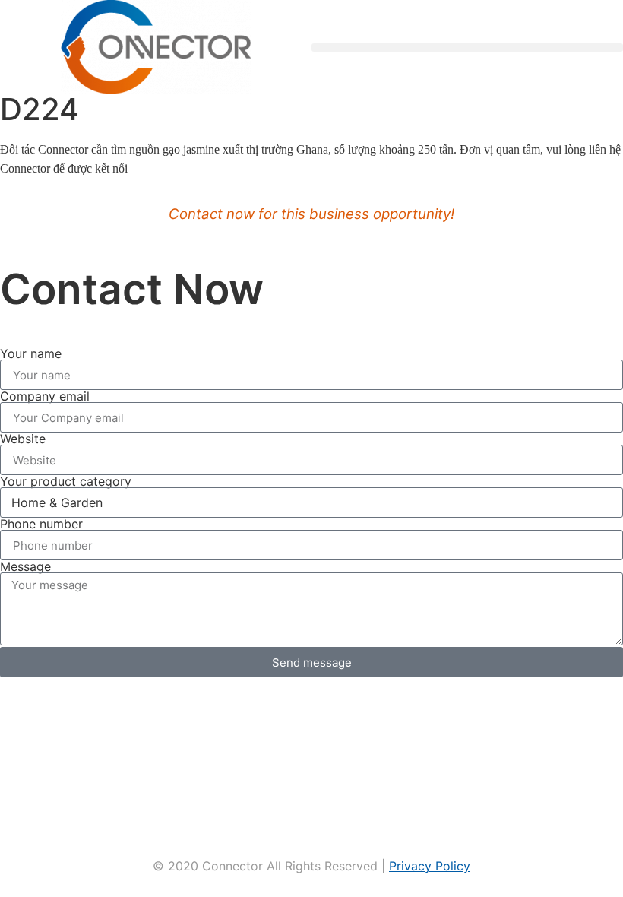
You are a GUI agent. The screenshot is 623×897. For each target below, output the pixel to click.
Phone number (41, 524)
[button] (467, 47)
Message (25, 566)
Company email (45, 396)
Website (23, 439)
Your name (31, 353)
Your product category (65, 481)
